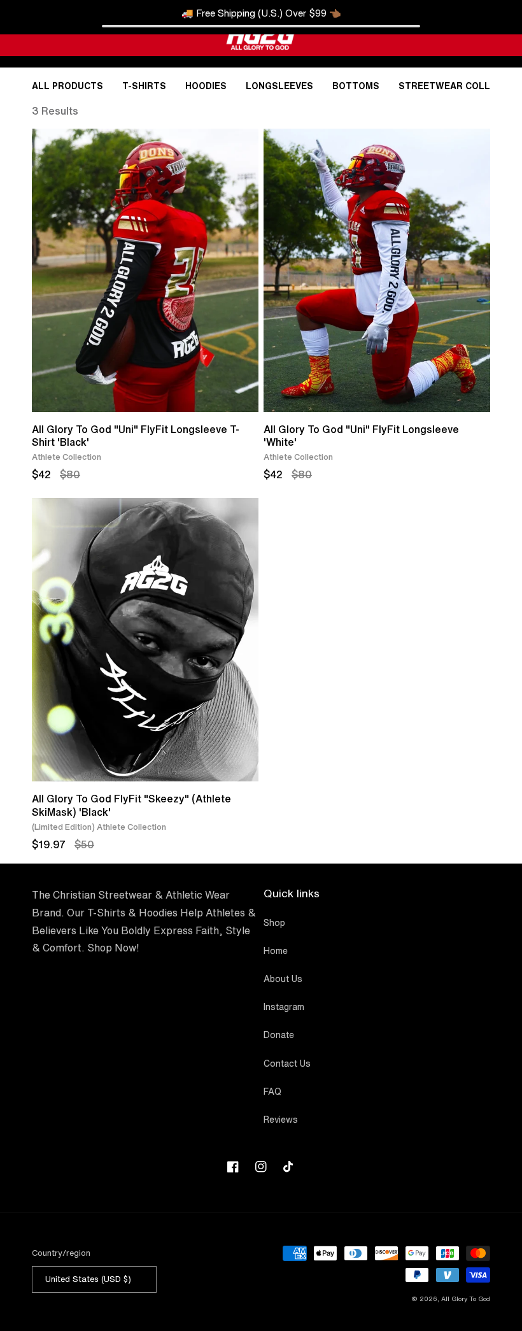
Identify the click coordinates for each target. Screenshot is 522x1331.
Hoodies (206, 86)
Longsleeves (279, 86)
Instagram (284, 1006)
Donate (279, 1034)
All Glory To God (465, 1298)
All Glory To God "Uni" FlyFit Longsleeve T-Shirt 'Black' (135, 435)
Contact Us (287, 1063)
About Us (283, 978)
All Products (67, 86)
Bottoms (355, 86)
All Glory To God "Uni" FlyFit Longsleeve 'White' (361, 435)
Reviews (281, 1119)
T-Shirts (144, 86)
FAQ (272, 1091)
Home (276, 950)
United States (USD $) (88, 1279)
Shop (274, 922)
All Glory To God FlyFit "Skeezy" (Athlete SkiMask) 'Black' (131, 805)
